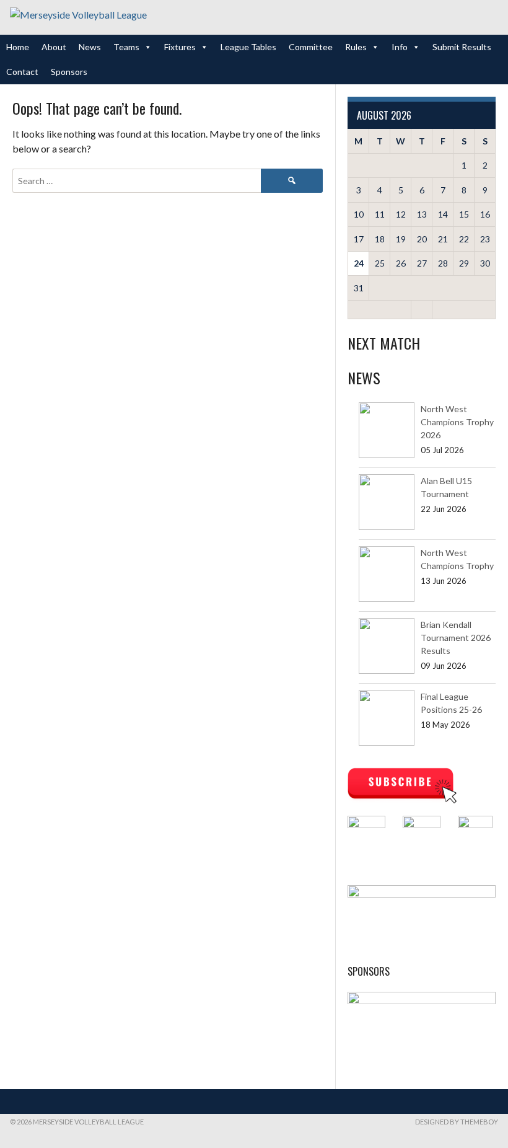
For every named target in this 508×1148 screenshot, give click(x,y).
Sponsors (69, 71)
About (54, 47)
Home (17, 47)
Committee (311, 47)
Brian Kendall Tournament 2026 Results (456, 637)
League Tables (248, 47)
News (90, 47)
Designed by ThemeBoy (456, 1122)
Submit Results (461, 47)
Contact (22, 71)
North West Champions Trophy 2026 (457, 422)
